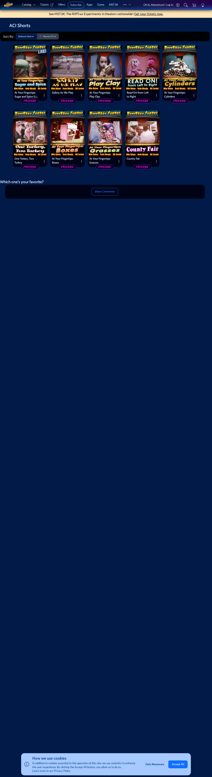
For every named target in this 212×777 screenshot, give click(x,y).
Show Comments (105, 191)
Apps (90, 4)
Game (100, 4)
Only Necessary (154, 764)
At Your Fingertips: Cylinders (175, 94)
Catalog (26, 4)
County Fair (133, 158)
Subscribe (76, 4)
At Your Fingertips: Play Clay (100, 94)
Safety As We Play (62, 92)
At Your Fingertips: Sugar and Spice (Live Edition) (26, 95)
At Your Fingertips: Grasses (100, 160)
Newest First (49, 36)
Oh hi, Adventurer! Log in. (158, 4)
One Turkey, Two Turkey (24, 160)
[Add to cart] (43, 49)
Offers (61, 4)
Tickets (44, 4)
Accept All (178, 764)
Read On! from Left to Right (138, 94)
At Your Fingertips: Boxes (62, 160)
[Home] (8, 5)
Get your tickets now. (148, 14)
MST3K (113, 4)
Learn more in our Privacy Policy (51, 770)
